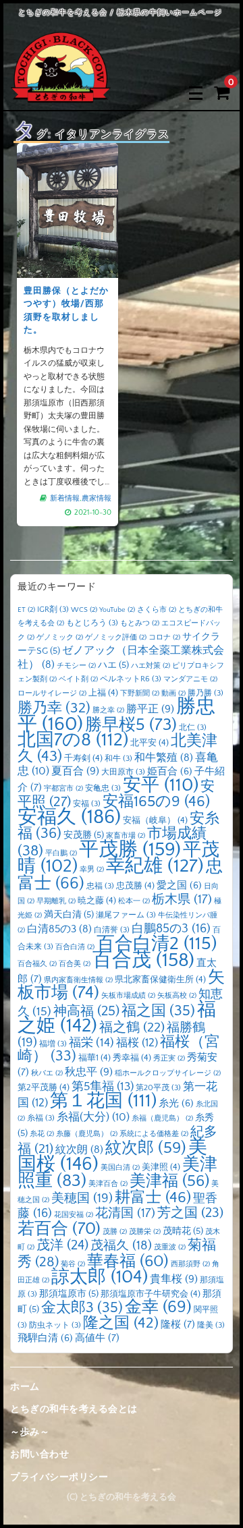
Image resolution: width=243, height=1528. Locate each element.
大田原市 (123, 772)
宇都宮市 (63, 789)
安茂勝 (83, 835)
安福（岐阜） (155, 820)
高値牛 (97, 1338)
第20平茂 (158, 1087)
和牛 (118, 758)
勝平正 (150, 709)
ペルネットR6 (130, 679)
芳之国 (190, 1213)
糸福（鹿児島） (162, 1118)
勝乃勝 (205, 693)
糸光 (176, 1103)
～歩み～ (29, 1432)
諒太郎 (99, 1277)
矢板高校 (176, 996)
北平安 (149, 742)
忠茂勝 (135, 885)
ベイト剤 (78, 679)
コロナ (164, 637)
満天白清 (69, 914)
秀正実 (169, 1058)
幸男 (92, 870)
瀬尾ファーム (126, 915)
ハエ (113, 665)
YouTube (117, 610)
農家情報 (96, 498)
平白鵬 (61, 853)
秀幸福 (132, 1058)
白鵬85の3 (171, 929)
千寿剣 (83, 758)
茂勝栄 (145, 1232)
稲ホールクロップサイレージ (168, 1073)
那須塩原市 (69, 1294)
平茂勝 (130, 849)
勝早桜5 (131, 725)
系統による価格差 (153, 1134)
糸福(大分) (93, 1117)
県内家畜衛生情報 (78, 980)
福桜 (137, 1042)
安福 (87, 803)
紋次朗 (79, 1150)
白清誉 (112, 930)
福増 (53, 1044)
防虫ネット (55, 1325)
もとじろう (92, 623)
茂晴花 (183, 1231)
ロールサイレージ (52, 693)
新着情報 (65, 498)
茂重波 (170, 1247)
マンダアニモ (190, 679)
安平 (160, 785)
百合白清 (74, 947)
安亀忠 (103, 788)
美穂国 (82, 1198)
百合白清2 (157, 944)
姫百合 (169, 771)
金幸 (158, 1307)
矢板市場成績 (128, 996)
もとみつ (139, 623)
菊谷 (73, 1264)
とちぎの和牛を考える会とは (74, 1409)
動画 (173, 693)
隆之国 (121, 1323)
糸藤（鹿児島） (86, 1134)
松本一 (134, 901)
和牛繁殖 (163, 758)
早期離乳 (56, 901)
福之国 (158, 1010)
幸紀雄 (155, 866)
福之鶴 (132, 1027)
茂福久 (121, 1246)
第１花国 (103, 1101)
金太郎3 (82, 1307)
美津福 (169, 1181)
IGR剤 (53, 609)
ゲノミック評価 (115, 637)
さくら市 (156, 610)
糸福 (41, 1118)
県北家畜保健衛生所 (160, 979)
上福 (103, 693)
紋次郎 (145, 1148)
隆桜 (178, 1324)
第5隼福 (103, 1087)
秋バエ (47, 1073)
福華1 (94, 1058)
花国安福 (73, 1215)
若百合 (59, 1229)
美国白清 (120, 1168)
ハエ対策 (150, 666)
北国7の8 (73, 740)
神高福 (86, 1011)
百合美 (74, 964)
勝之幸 (108, 710)
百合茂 (143, 960)
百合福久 (37, 964)
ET (26, 610)
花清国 (125, 1213)
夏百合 (75, 771)
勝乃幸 (54, 708)
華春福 (128, 1261)
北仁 (193, 727)
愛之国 (179, 885)
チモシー (76, 666)
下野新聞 (139, 693)
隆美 (211, 1325)
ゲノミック (59, 637)
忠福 (100, 886)
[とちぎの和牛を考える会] (60, 92)
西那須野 (190, 1264)
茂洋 (62, 1245)
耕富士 (153, 1197)
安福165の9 (156, 801)
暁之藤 (97, 900)
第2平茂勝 (44, 1087)
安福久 (69, 817)
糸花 (42, 1134)
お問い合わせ (39, 1454)
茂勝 (115, 1232)
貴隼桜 (174, 1279)
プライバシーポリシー (59, 1477)
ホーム (25, 1387)
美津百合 (108, 1184)
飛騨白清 (45, 1338)
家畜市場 (125, 836)
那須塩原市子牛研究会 (150, 1294)
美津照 (161, 1167)
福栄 (91, 1043)
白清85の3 (59, 929)
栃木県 (182, 900)
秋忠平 (89, 1072)
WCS (84, 610)
